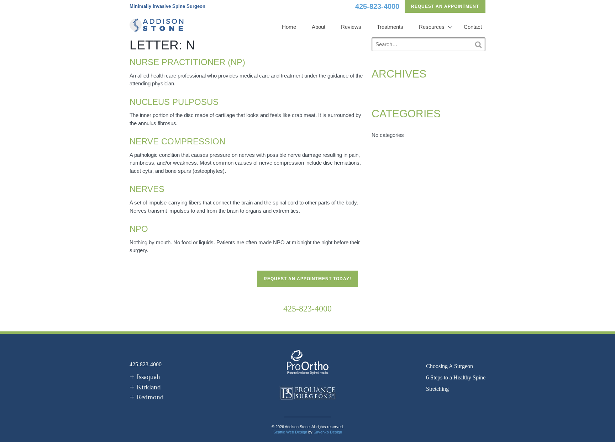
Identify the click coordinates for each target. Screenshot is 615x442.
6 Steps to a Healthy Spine (455, 377)
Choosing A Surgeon (449, 366)
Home (289, 27)
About (318, 27)
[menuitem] (455, 366)
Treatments (390, 27)
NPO (139, 229)
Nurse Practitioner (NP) (187, 62)
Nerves (147, 189)
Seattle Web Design (290, 432)
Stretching (437, 389)
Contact (473, 27)
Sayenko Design (328, 432)
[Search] (478, 44)
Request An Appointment (445, 6)
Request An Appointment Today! (307, 278)
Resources (432, 27)
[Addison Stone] (157, 25)
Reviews (351, 27)
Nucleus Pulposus (174, 102)
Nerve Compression (177, 141)
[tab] (145, 377)
